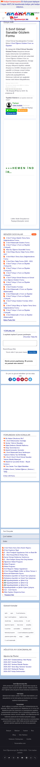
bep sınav (20, 625)
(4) (11, 89)
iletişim (35, 698)
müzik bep (8, 621)
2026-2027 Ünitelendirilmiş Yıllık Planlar (17, 660)
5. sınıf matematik (10, 640)
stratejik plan (27, 629)
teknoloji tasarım (10, 632)
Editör (5, 541)
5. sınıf (28, 621)
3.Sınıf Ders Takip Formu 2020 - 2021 (19, 261)
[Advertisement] (20, 143)
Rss (32, 731)
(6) (14, 89)
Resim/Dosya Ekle (9, 349)
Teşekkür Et (12, 110)
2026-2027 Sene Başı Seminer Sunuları (18, 667)
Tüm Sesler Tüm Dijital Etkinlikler (17, 466)
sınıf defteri (17, 629)
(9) (19, 89)
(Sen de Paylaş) (27, 108)
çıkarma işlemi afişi (10, 636)
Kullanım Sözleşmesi (16, 739)
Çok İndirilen (7, 536)
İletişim (8, 731)
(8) (18, 89)
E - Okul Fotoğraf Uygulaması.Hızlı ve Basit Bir (20, 552)
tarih (6, 613)
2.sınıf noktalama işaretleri (25, 632)
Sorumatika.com (20, 743)
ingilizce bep (23, 617)
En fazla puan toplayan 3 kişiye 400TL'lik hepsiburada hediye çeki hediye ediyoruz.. (20, 4)
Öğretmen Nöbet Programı (13, 562)
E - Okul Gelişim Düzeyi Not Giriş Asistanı (18, 559)
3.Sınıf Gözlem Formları (14, 287)
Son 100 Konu (9, 476)
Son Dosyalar (8, 531)
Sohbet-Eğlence (21, 469)
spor (11, 613)
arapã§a (28, 625)
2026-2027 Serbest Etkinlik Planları (16, 664)
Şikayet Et (23, 110)
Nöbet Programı (9, 564)
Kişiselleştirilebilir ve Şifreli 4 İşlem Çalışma (19, 587)
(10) (21, 89)
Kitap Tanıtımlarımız (12, 448)
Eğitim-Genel (9, 469)
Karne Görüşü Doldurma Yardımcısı (16, 557)
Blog (14, 735)
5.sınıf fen (8, 629)
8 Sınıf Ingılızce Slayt (11, 550)
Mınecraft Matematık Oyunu (14, 573)
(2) (8, 89)
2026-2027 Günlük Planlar (13, 662)
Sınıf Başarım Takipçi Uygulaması (16, 569)
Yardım (25, 731)
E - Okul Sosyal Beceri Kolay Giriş (16, 555)
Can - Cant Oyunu (10, 590)
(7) (16, 89)
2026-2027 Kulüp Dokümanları (14, 671)
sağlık (27, 636)
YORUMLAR (9, 331)
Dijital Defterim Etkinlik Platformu (16, 445)
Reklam (17, 731)
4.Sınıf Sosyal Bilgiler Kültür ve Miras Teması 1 (20, 571)
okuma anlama (18, 621)
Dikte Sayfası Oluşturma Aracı (14, 592)
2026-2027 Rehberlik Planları (14, 669)
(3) (9, 89)
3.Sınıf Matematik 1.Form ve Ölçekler (19, 294)
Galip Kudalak (17, 105)
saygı (20, 636)
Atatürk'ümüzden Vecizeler (14, 450)
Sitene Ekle (12, 113)
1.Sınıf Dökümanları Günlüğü (15, 441)
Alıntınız (30, 469)
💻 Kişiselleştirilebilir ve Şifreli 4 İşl (16, 580)
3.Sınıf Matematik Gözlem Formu (18, 243)
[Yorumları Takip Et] (30, 337)
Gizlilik (29, 739)
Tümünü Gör (9, 595)
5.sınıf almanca (20, 613)
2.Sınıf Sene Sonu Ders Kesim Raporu (17, 548)
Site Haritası (23, 735)
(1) (6, 89)
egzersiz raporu (9, 625)
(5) (13, 89)
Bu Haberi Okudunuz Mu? (14, 438)
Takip (5, 471)
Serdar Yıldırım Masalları (14, 443)
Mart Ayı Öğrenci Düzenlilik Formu (18, 249)
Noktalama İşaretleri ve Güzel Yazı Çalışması (20, 576)
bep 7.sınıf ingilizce (10, 617)
